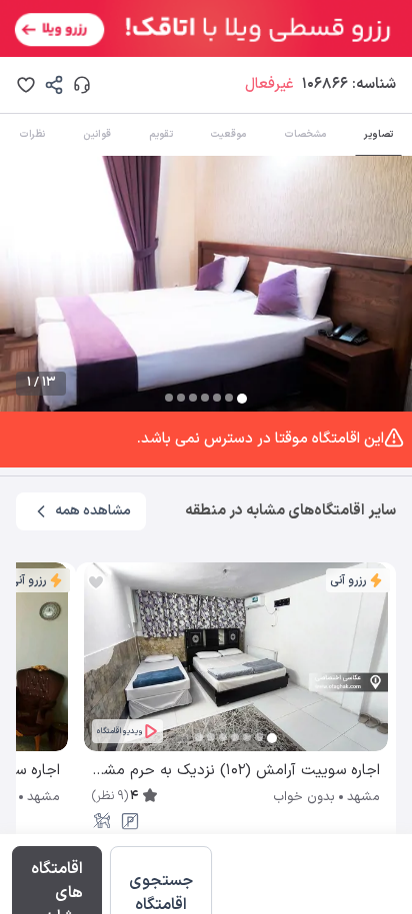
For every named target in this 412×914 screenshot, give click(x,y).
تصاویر (378, 134)
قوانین (97, 134)
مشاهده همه (93, 510)
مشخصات (305, 134)
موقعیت (228, 134)
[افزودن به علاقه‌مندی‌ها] (26, 85)
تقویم (161, 134)
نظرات (32, 134)
